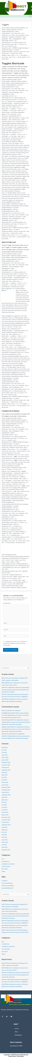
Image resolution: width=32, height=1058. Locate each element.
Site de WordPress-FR (7, 888)
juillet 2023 (5, 829)
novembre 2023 (6, 819)
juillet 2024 (5, 799)
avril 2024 (4, 807)
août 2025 (4, 772)
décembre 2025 (6, 762)
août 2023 (4, 827)
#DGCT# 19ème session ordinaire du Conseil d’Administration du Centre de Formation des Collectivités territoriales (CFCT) (15, 715)
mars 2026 (4, 755)
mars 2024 (4, 809)
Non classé (5, 869)
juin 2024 (4, 802)
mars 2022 (4, 847)
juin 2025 (4, 777)
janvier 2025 (5, 785)
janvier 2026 (5, 760)
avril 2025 (4, 780)
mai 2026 (4, 752)
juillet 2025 (4, 775)
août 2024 (4, 797)
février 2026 (5, 757)
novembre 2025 (6, 765)
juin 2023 (4, 832)
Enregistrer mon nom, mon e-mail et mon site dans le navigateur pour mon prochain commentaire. (15, 643)
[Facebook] (2, 1016)
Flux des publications (7, 883)
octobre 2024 (5, 792)
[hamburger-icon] (30, 16)
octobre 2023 (5, 822)
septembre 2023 (6, 824)
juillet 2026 (5, 747)
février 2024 (5, 812)
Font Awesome (16, 710)
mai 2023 (4, 834)
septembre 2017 (6, 849)
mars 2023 (4, 839)
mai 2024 (4, 805)
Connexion (4, 880)
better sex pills (5, 710)
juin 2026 (4, 750)
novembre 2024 (6, 790)
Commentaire (7, 603)
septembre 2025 (6, 770)
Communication (6, 866)
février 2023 (5, 842)
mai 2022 (4, 844)
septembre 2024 (6, 795)
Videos (3, 871)
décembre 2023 (6, 817)
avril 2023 (4, 837)
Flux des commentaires (8, 885)
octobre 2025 (5, 767)
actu (3, 859)
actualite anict (5, 861)
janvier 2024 (5, 814)
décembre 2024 (6, 787)
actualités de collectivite (8, 864)
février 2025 (5, 782)
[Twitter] (7, 1016)
